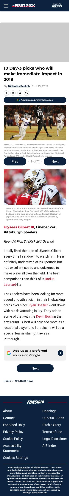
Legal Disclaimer (54, 439)
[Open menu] (6, 5)
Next (55, 161)
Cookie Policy (13, 439)
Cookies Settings (15, 458)
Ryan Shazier (38, 305)
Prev (15, 161)
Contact (9, 418)
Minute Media (22, 467)
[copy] (26, 93)
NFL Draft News (24, 381)
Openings (49, 411)
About (7, 411)
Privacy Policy (13, 432)
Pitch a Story (51, 425)
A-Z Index (49, 446)
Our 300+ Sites (53, 418)
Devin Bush (44, 316)
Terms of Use (52, 432)
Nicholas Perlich (19, 86)
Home (7, 381)
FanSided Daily (14, 425)
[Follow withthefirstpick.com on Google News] (60, 353)
